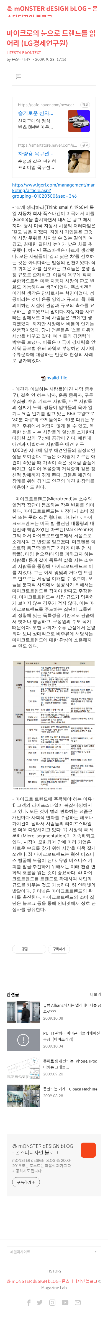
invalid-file (56, 377)
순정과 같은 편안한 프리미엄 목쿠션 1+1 (37, 164)
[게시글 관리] (40, 949)
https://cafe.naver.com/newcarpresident (48, 104)
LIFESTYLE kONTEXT (24, 52)
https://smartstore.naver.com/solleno (48, 145)
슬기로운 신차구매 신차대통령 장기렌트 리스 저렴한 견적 (37, 113)
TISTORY (54, 1271)
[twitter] (40, 1303)
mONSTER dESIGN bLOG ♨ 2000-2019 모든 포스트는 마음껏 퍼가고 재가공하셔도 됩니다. (41, 1165)
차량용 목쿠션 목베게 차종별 (37, 154)
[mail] (78, 1303)
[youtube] (65, 1303)
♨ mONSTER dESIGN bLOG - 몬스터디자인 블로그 (52, 10)
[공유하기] (33, 949)
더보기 (95, 994)
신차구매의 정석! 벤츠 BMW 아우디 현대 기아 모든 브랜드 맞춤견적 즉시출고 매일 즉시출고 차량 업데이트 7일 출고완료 (37, 124)
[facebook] (28, 1303)
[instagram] (52, 1303)
